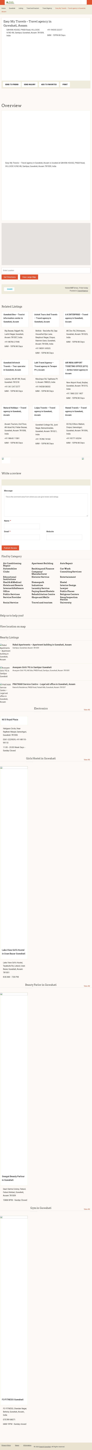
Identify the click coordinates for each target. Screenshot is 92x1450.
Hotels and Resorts (13, 585)
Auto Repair (66, 563)
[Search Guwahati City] (46, 2)
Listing (21, 8)
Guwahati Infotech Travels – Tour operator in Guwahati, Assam (14, 366)
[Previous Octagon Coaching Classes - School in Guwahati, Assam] (21, 459)
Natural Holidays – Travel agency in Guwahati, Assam (14, 411)
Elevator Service (40, 577)
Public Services (11, 594)
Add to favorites (49, 84)
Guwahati (12, 8)
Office (6, 591)
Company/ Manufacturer (39, 573)
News (17, 1445)
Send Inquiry (29, 84)
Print (65, 84)
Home (4, 8)
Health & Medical (12, 582)
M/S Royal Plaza (10, 719)
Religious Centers (69, 594)
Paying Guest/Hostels (43, 591)
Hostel (63, 582)
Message (8, 491)
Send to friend (12, 84)
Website (50, 531)
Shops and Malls (40, 597)
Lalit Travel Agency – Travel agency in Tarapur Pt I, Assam (45, 366)
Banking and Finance (43, 569)
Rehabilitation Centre (43, 594)
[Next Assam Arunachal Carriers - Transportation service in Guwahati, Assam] (70, 459)
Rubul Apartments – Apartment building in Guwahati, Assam (42, 644)
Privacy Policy (6, 1445)
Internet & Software (13, 588)
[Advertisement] (46, 58)
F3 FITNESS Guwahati (12, 1399)
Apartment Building (42, 563)
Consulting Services (70, 572)
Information (27, 1445)
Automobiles (10, 569)
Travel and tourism (33, 8)
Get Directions (10, 277)
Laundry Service (40, 588)
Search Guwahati (45, 1447)
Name (7, 521)
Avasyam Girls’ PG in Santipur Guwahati (32, 667)
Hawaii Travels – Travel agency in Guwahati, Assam (76, 411)
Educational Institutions (9, 578)
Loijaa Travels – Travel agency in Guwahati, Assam (44, 411)
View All (87, 710)
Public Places (67, 591)
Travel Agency (47, 8)
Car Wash (65, 569)
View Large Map (29, 277)
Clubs (6, 572)
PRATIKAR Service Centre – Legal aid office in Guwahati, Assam (44, 684)
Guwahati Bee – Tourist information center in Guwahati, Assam (14, 318)
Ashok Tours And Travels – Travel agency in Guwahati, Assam (45, 318)
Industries (37, 585)
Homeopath (38, 582)
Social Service (10, 603)
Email (7, 531)
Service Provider (12, 597)
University (66, 603)
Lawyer (64, 588)
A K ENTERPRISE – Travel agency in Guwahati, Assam (76, 318)
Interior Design (68, 585)
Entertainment (68, 577)
